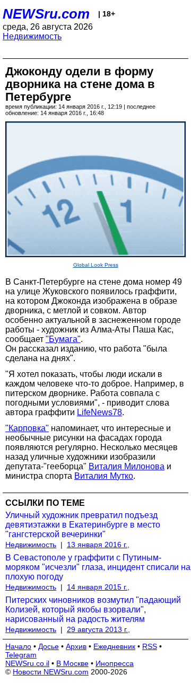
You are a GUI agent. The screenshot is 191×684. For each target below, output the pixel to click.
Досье (48, 646)
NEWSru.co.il (27, 663)
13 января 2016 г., (98, 544)
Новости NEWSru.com (51, 672)
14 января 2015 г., (98, 587)
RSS (149, 646)
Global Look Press (95, 265)
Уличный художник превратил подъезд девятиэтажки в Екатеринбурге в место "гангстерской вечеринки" (82, 525)
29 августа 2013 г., (98, 629)
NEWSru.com (46, 14)
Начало (18, 646)
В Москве (72, 663)
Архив (76, 646)
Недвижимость (32, 36)
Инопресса (115, 663)
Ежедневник (114, 646)
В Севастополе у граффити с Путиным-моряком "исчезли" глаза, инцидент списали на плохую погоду (97, 567)
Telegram (21, 655)
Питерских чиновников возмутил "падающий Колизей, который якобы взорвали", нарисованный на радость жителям (93, 609)
